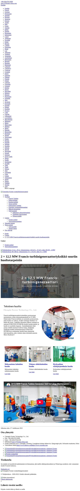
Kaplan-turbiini (13, 202)
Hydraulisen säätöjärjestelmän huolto (63, 365)
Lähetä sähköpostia (7, 479)
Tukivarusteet (13, 211)
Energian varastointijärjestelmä (18, 207)
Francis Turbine (13, 198)
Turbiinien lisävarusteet (19, 214)
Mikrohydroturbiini (14, 209)
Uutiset (7, 218)
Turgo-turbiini (13, 204)
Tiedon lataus (13, 228)
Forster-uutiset (13, 220)
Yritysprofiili (12, 227)
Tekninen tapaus (10, 223)
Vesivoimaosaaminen (15, 221)
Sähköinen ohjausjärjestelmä (21, 212)
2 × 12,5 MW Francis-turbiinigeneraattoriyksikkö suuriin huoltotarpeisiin (27, 237)
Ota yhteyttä (8, 230)
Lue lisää (7, 374)
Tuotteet (7, 197)
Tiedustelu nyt (5, 469)
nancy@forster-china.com (20, 442)
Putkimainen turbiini (15, 205)
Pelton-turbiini (13, 200)
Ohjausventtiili (16, 216)
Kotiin (7, 195)
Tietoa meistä (9, 225)
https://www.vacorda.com (40, 445)
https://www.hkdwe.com (24, 445)
